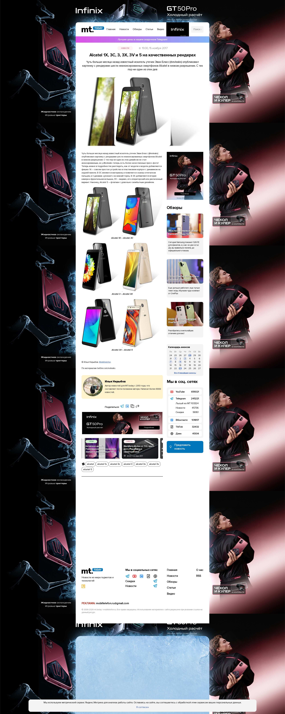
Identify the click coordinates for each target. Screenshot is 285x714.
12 (195, 362)
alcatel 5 (87, 469)
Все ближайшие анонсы (185, 373)
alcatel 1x (102, 464)
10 (185, 362)
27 (185, 355)
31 (171, 358)
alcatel (90, 464)
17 (185, 365)
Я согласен (142, 707)
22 (175, 368)
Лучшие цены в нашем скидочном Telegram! (142, 39)
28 (189, 355)
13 (199, 362)
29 (194, 355)
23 (180, 368)
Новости (125, 48)
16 (180, 365)
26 (180, 355)
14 (171, 365)
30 (199, 355)
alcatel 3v (154, 464)
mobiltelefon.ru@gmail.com (112, 603)
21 (171, 368)
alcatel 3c (115, 464)
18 (190, 365)
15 (175, 365)
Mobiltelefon (105, 362)
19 (195, 365)
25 (175, 355)
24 (170, 355)
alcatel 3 (128, 464)
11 (189, 362)
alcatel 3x (141, 464)
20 (199, 365)
